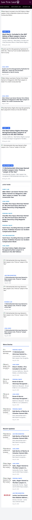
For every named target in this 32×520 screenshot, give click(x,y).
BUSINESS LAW (26, 6)
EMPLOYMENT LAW (16, 6)
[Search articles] (30, 2)
